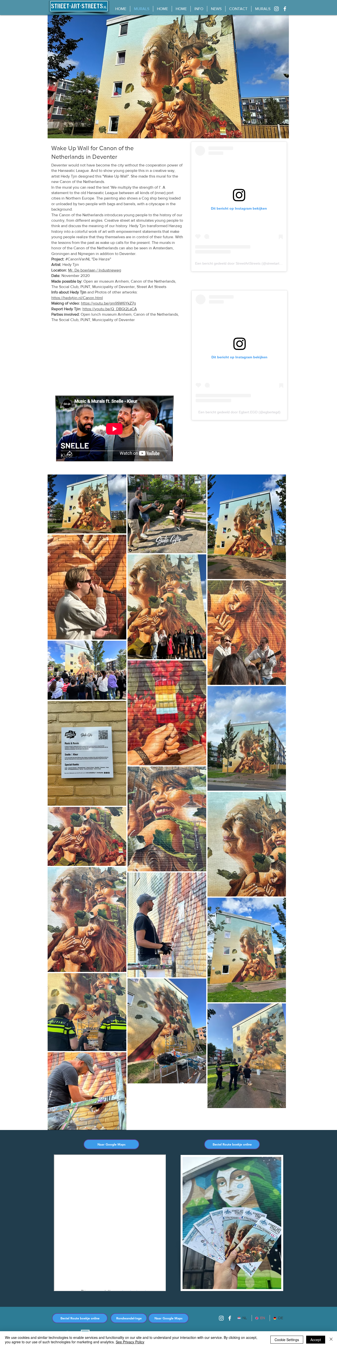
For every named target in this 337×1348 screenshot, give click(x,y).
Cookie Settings (287, 1339)
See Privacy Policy (130, 1341)
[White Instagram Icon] (276, 9)
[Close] (331, 1339)
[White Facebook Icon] (285, 9)
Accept (315, 1339)
